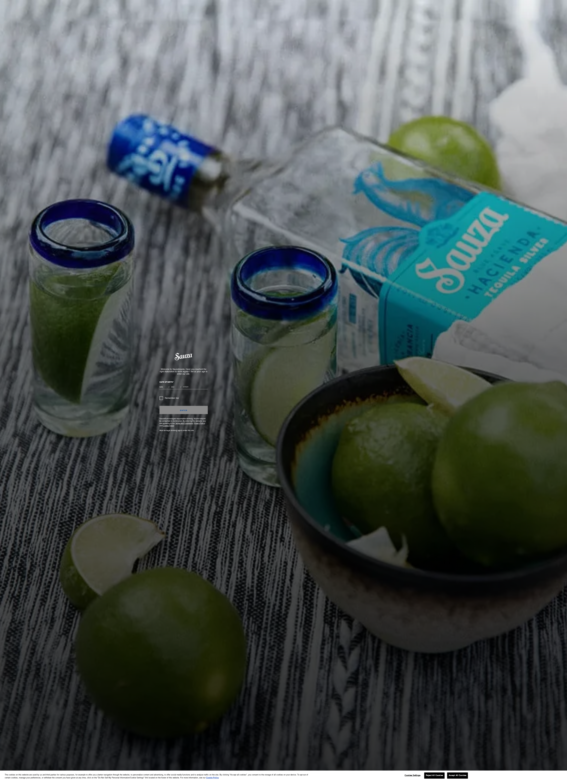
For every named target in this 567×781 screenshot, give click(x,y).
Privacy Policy (199, 423)
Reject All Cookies (434, 775)
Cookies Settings (412, 775)
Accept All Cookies (457, 775)
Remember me (172, 398)
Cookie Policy (168, 426)
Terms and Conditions (184, 423)
